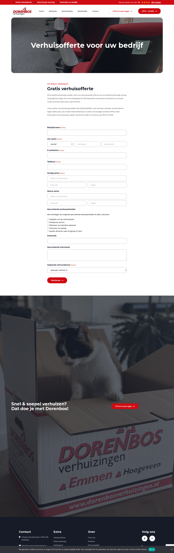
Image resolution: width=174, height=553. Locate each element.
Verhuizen (53, 11)
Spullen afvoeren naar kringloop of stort (65, 231)
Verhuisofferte (59, 537)
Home (41, 11)
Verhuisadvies (67, 11)
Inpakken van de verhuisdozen (61, 219)
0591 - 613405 (148, 11)
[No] (171, 549)
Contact (95, 11)
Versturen (55, 280)
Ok (150, 549)
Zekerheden (82, 11)
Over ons (91, 537)
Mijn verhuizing (60, 541)
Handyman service (56, 222)
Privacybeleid (93, 545)
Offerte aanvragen (121, 11)
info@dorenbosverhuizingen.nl (34, 545)
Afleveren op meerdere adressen (62, 225)
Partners (91, 541)
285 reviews (156, 2)
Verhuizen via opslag (57, 228)
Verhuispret (58, 545)
